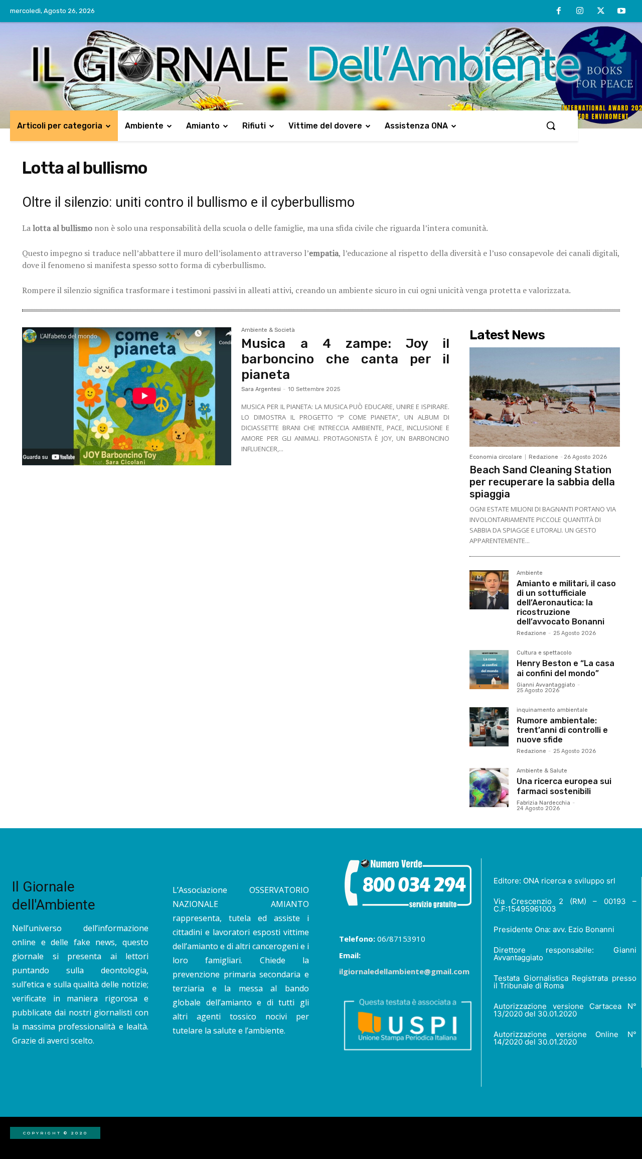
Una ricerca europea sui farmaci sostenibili (564, 786)
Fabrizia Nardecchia (543, 803)
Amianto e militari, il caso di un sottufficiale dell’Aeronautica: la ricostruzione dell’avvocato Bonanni (566, 603)
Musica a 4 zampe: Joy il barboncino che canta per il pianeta (345, 359)
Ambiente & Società (268, 330)
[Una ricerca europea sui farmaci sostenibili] (489, 787)
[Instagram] (579, 11)
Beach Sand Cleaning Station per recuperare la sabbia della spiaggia (542, 482)
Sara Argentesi (261, 389)
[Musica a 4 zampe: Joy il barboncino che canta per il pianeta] (126, 396)
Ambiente (530, 573)
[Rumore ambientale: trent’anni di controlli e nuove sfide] (489, 726)
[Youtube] (621, 11)
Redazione (543, 457)
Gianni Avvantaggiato (546, 685)
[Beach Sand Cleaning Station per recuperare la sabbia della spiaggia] (544, 397)
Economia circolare (495, 457)
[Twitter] (600, 11)
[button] (551, 125)
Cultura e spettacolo (544, 653)
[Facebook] (559, 11)
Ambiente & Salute (542, 771)
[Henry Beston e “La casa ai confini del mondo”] (489, 669)
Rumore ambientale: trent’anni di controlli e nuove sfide (562, 730)
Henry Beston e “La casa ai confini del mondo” (565, 668)
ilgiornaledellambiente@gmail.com (404, 971)
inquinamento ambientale (552, 710)
